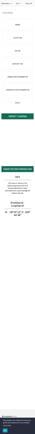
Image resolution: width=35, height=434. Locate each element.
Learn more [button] (7, 425)
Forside (4, 13)
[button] (18, 3)
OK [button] (5, 430)
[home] (7, 3)
